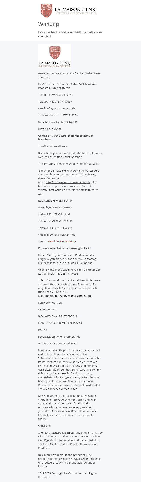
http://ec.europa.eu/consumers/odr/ (68, 182)
